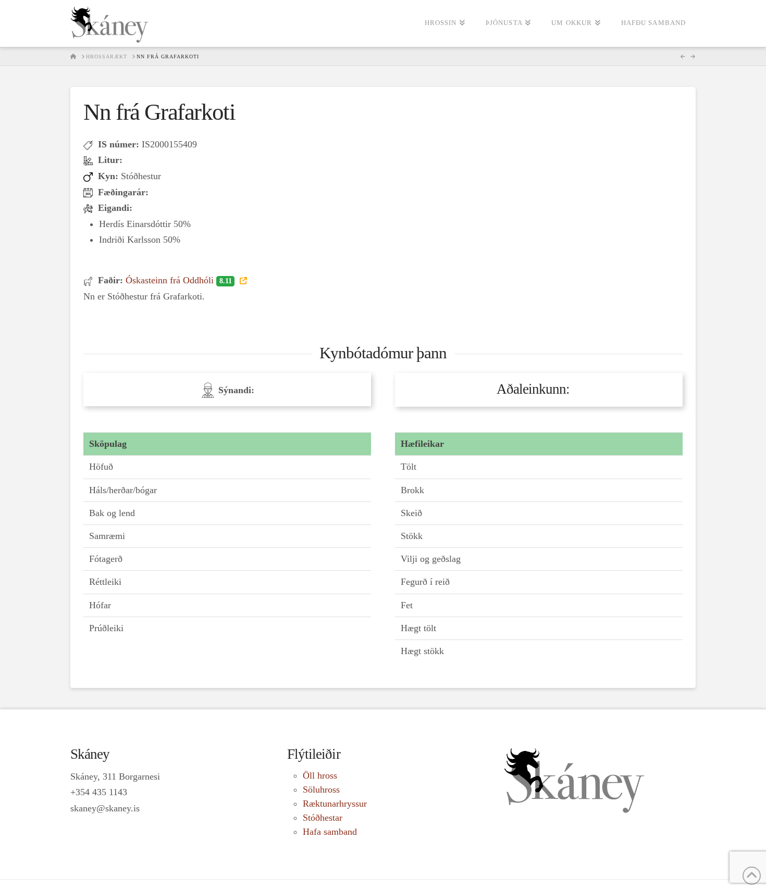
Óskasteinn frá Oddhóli (178, 280)
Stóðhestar (322, 817)
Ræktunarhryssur (335, 803)
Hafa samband (330, 831)
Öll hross (320, 775)
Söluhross (321, 789)
